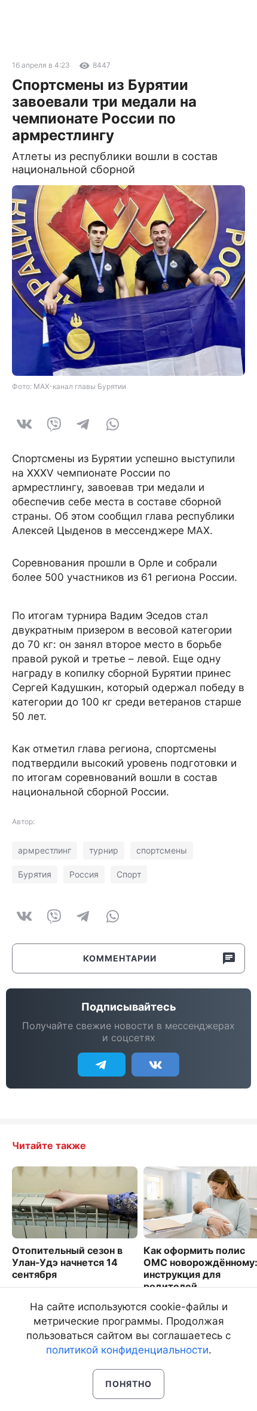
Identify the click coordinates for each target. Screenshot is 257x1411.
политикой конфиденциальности (127, 1350)
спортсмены (161, 850)
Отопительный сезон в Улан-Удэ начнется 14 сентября (67, 1262)
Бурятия (34, 874)
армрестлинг (44, 850)
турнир (103, 850)
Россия (84, 874)
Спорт (129, 874)
